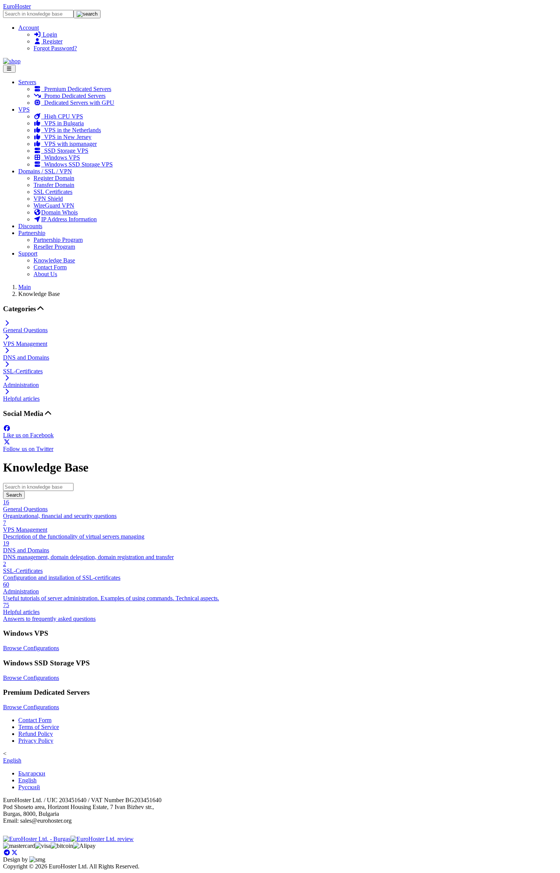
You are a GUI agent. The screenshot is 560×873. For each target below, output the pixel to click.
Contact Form (50, 267)
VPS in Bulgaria (62, 123)
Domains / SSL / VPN (45, 171)
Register (51, 41)
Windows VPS (60, 157)
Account (28, 27)
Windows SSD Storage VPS (77, 164)
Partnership (31, 233)
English (12, 760)
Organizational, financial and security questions (60, 509)
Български (31, 773)
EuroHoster (17, 6)
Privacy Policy (35, 740)
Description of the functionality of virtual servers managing (73, 530)
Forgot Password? (55, 48)
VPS (24, 109)
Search (14, 495)
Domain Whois (59, 212)
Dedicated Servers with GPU (77, 102)
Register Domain (54, 178)
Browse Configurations (31, 648)
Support (27, 253)
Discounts (30, 226)
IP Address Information (69, 219)
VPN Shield (48, 198)
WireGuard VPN (54, 205)
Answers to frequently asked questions (49, 612)
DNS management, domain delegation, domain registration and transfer (88, 550)
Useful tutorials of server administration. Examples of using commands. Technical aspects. (111, 591)
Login (49, 34)
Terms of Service (38, 727)
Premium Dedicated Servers (76, 89)
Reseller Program (54, 246)
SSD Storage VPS (64, 150)
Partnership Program (58, 240)
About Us (45, 274)
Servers (27, 82)
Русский (29, 787)
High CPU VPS (62, 116)
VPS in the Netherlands (71, 130)
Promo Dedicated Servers (73, 96)
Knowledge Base (54, 260)
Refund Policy (35, 734)
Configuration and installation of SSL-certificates (61, 571)
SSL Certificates (53, 192)
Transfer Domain (54, 185)
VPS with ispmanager (69, 144)
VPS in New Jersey (66, 137)
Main (24, 287)
